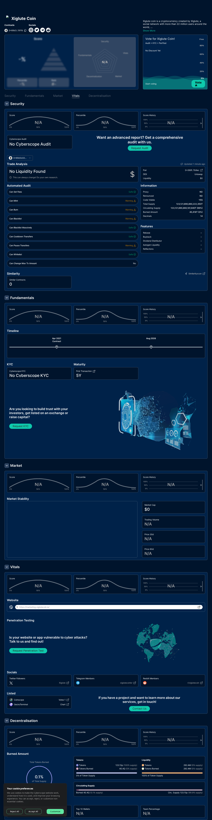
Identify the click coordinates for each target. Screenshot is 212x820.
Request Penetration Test (28, 650)
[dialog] (35, 800)
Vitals (75, 96)
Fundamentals (34, 96)
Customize (55, 811)
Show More (149, 30)
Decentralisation (100, 96)
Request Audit (139, 148)
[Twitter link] (36, 30)
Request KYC (21, 426)
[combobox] (20, 158)
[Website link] (31, 30)
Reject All (14, 811)
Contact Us (139, 708)
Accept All (33, 811)
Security (10, 96)
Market (58, 96)
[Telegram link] (42, 30)
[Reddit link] (48, 30)
